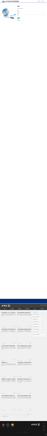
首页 (4, 308)
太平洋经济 (27, 308)
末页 (28, 414)
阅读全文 (14, 343)
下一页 (26, 414)
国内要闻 (12, 308)
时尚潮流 (42, 308)
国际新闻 (19, 308)
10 (21, 414)
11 (23, 414)
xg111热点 (34, 308)
